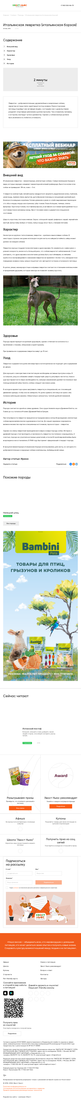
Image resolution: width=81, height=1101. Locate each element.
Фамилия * (9, 878)
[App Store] (5, 993)
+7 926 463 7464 (27, 1070)
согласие (16, 887)
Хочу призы (20, 808)
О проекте (7, 974)
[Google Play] (11, 993)
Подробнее (61, 806)
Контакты (44, 974)
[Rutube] (42, 999)
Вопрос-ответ (46, 970)
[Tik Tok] (36, 999)
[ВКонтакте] (70, 464)
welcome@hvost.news (47, 1064)
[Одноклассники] (73, 464)
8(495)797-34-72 (16, 1055)
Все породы (11, 523)
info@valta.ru (55, 1055)
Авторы (43, 979)
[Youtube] (36, 993)
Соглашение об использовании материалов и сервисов (24, 1088)
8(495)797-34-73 (29, 1055)
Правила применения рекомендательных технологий (22, 1090)
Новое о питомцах (47, 962)
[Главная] (20, 5)
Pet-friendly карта (10, 979)
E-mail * (8, 869)
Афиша (6, 962)
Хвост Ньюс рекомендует (50, 966)
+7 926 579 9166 (33, 1068)
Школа (6, 966)
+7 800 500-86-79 (67, 5)
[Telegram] (76, 464)
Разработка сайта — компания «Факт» (17, 1097)
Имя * (37, 869)
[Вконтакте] (30, 993)
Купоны (6, 970)
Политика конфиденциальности (14, 1086)
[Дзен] (30, 999)
